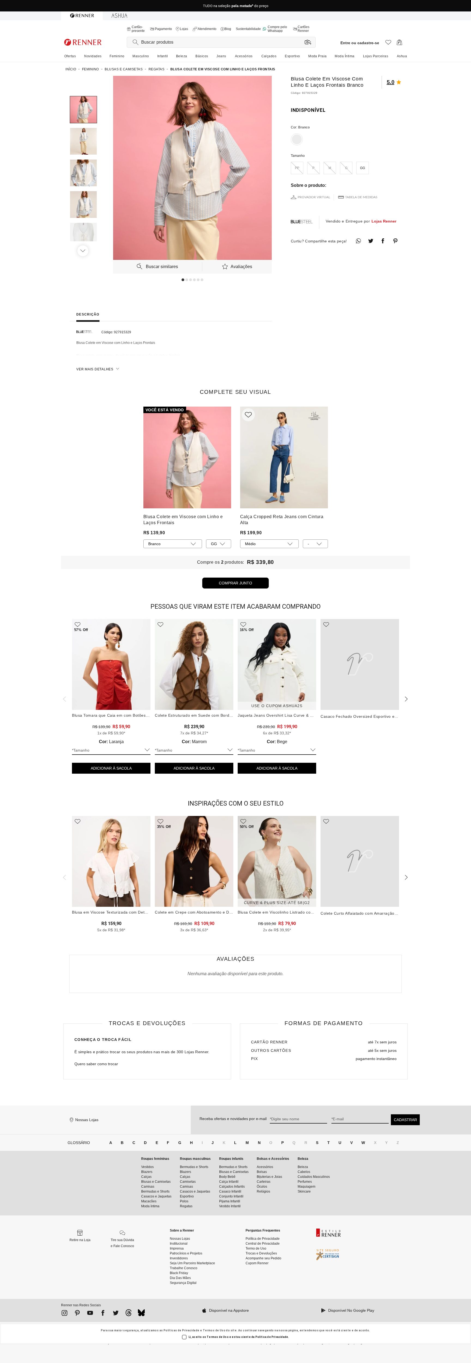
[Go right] (83, 251)
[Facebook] (102, 1314)
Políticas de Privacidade (182, 1330)
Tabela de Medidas (361, 197)
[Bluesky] (141, 1314)
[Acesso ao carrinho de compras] (399, 43)
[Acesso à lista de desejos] (388, 43)
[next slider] (64, 698)
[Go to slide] (183, 279)
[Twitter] (115, 1314)
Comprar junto (235, 583)
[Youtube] (90, 1314)
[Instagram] (64, 1314)
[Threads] (128, 1314)
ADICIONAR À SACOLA (111, 768)
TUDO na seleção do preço (235, 6)
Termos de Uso (214, 1330)
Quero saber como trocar (96, 1064)
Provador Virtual (314, 197)
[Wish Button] (248, 414)
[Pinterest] (77, 1314)
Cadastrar (405, 1120)
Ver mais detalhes (94, 369)
